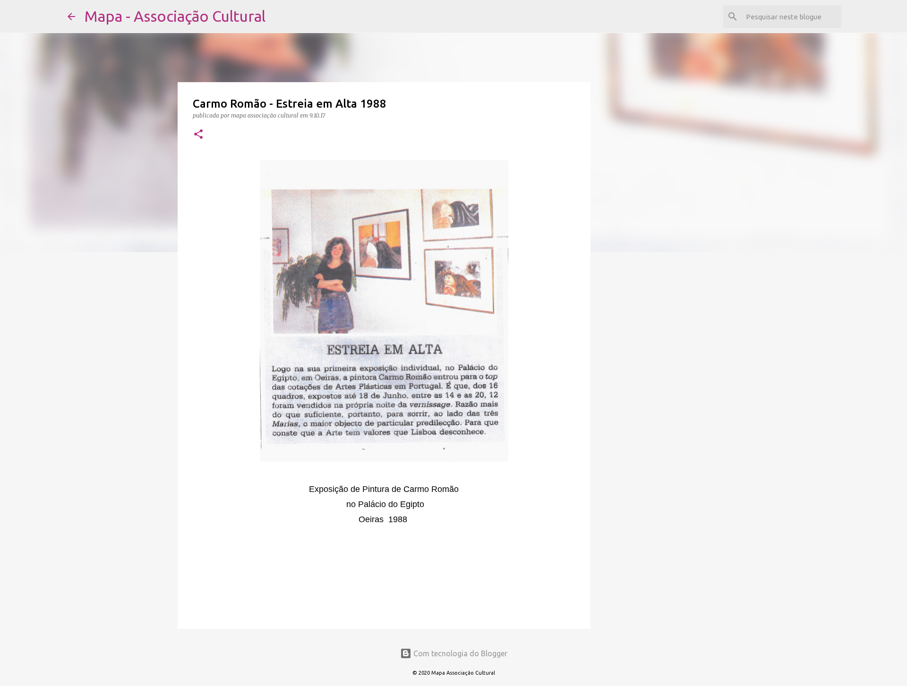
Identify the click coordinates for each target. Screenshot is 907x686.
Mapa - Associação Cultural (175, 16)
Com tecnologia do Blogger (459, 653)
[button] (198, 134)
